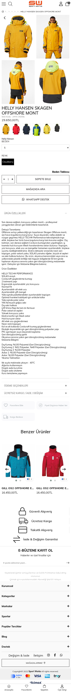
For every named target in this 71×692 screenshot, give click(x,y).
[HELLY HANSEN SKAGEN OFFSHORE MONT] (7, 129)
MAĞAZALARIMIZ (34, 663)
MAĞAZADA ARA (35, 189)
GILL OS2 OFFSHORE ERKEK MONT (18, 488)
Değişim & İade (19, 655)
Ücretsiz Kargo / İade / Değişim (23, 393)
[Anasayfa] (5, 11)
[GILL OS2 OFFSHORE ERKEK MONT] (18, 460)
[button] (16, 480)
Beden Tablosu (60, 171)
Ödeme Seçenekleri (16, 385)
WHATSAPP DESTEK (37, 199)
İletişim (38, 655)
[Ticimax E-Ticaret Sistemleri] (35, 683)
